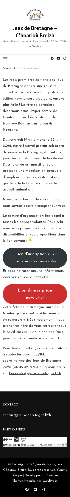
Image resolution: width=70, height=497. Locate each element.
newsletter (35, 294)
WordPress (49, 481)
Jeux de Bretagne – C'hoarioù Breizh (35, 31)
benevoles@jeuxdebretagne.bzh (35, 373)
